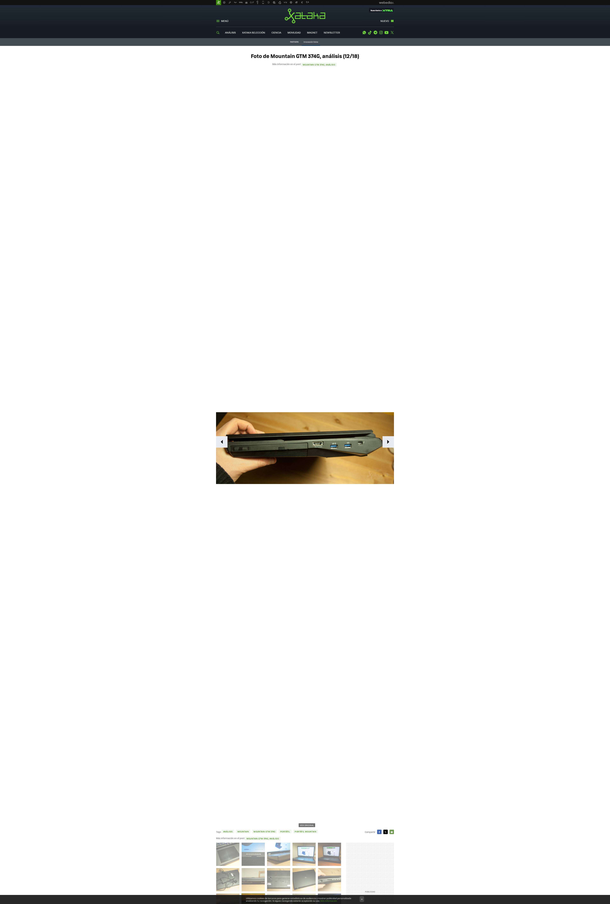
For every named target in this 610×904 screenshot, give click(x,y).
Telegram (375, 32)
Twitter (392, 32)
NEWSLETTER (332, 32)
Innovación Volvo (311, 42)
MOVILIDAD (294, 32)
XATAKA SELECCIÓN (253, 32)
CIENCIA (276, 32)
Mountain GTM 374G (264, 831)
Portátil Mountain (305, 831)
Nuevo (384, 21)
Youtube (386, 32)
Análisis (228, 831)
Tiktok (370, 32)
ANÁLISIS (230, 32)
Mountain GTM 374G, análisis (319, 64)
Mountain (243, 831)
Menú (224, 21)
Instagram (381, 32)
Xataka (305, 16)
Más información (328, 900)
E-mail (392, 832)
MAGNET (312, 32)
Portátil (285, 831)
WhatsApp (364, 32)
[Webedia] (386, 2)
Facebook (379, 832)
